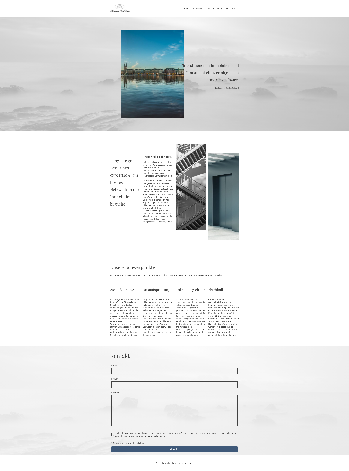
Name (114, 365)
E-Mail (114, 379)
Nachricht (115, 392)
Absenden (174, 449)
